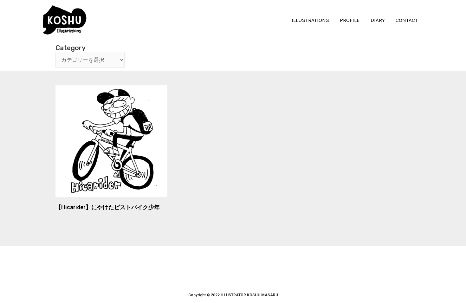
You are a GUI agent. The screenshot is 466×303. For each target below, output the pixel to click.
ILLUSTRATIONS (310, 20)
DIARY (378, 20)
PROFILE (350, 20)
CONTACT (407, 20)
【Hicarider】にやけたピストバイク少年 (107, 207)
